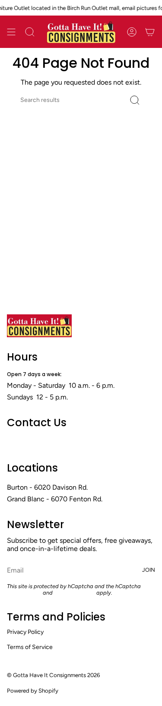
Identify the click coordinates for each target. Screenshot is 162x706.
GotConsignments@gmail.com (54, 441)
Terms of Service (74, 592)
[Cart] (150, 31)
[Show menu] (11, 31)
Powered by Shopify (32, 690)
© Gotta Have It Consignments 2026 (53, 674)
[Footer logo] (39, 325)
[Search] (134, 100)
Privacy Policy (24, 592)
